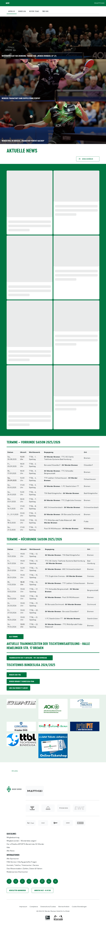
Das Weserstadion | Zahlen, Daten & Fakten (24, 868)
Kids (8, 847)
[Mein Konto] (90, 3)
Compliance (34, 906)
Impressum (23, 906)
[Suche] (78, 3)
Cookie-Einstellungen (79, 906)
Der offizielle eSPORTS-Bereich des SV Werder (25, 844)
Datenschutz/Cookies (48, 906)
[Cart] (84, 3)
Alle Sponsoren (13, 858)
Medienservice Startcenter (17, 872)
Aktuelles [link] (15, 771)
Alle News (10, 850)
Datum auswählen (87, 159)
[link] (99, 3)
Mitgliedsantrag (13, 837)
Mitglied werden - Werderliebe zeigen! (21, 840)
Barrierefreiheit (63, 906)
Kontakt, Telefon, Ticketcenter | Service (23, 865)
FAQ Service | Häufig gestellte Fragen (22, 862)
